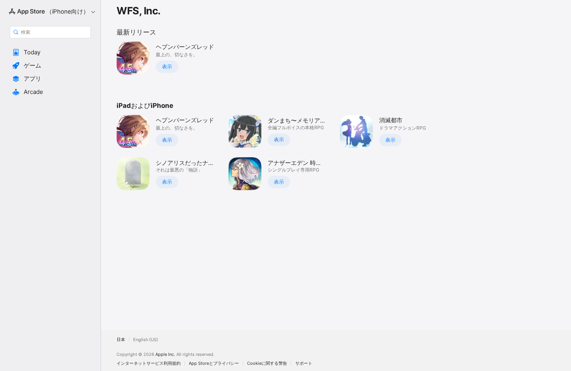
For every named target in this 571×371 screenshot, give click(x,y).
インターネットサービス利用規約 (149, 363)
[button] (50, 52)
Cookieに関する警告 (267, 363)
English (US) (145, 340)
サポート (303, 363)
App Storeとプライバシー (214, 363)
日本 (121, 340)
